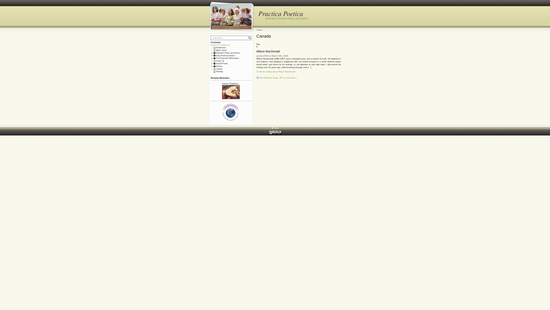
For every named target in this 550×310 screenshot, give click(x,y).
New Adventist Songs (268, 78)
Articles (219, 66)
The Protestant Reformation (227, 58)
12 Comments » (289, 78)
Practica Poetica (280, 13)
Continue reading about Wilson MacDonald (275, 71)
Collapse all (225, 45)
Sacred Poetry (222, 63)
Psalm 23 (220, 61)
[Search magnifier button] (249, 38)
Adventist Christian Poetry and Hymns (286, 18)
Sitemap (219, 71)
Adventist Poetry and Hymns (228, 53)
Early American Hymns (225, 56)
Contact (219, 69)
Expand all (215, 45)
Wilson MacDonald (268, 51)
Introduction (221, 47)
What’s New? (221, 50)
